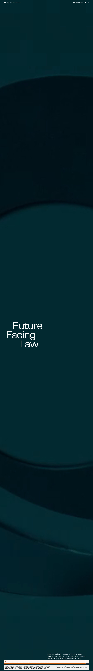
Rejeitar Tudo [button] (69, 667)
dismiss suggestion (45, 662)
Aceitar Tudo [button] (60, 667)
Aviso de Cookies (42, 668)
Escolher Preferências (81, 667)
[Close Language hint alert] (87, 661)
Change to (35, 662)
